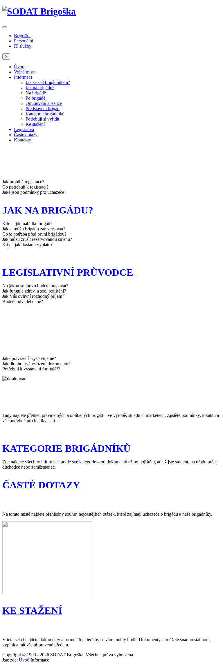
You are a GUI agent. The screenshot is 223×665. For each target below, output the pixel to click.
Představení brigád (43, 108)
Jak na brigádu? (40, 87)
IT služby (22, 46)
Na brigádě (36, 92)
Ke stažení (35, 124)
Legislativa (24, 129)
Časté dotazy (25, 134)
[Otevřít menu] (4, 27)
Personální (23, 40)
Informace (23, 77)
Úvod (19, 66)
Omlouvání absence (44, 103)
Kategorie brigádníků (45, 113)
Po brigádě (35, 98)
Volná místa (24, 71)
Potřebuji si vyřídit (42, 118)
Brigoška (22, 35)
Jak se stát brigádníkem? (48, 82)
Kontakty (22, 139)
